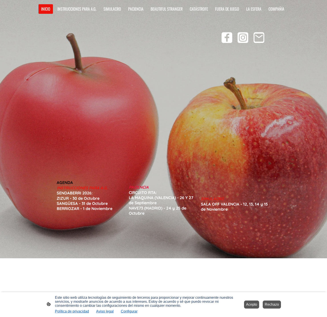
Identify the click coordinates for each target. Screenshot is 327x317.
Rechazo (272, 304)
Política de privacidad (72, 311)
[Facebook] (227, 37)
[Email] (259, 37)
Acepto (251, 304)
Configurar (129, 311)
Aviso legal (105, 311)
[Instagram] (243, 37)
